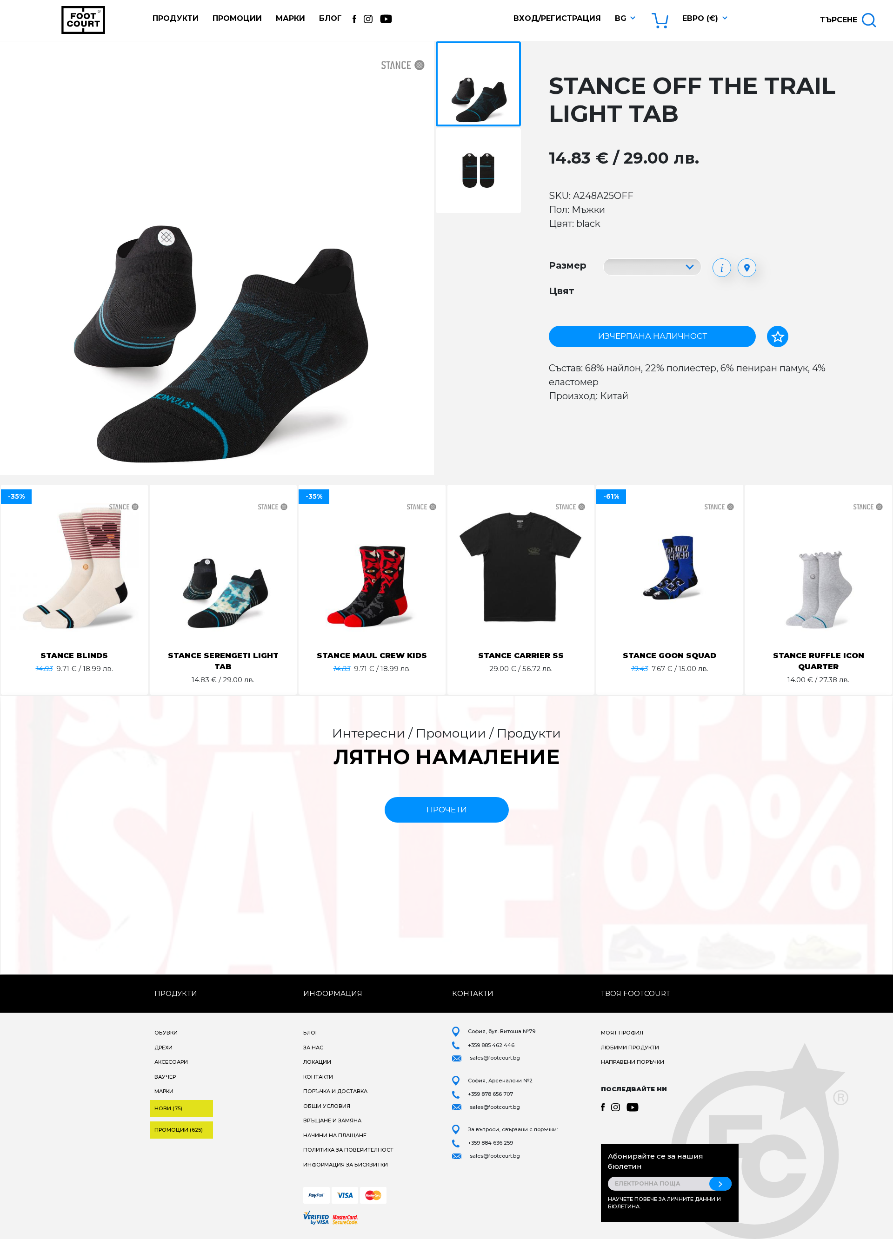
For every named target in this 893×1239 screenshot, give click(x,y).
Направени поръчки (632, 1062)
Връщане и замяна (332, 1120)
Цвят (561, 291)
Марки (290, 18)
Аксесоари (171, 1062)
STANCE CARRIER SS (521, 655)
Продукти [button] (176, 18)
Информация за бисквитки (345, 1164)
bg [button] (620, 18)
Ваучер (165, 1077)
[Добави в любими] (777, 336)
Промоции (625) (178, 1130)
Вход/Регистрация (557, 18)
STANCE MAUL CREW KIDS (372, 655)
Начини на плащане (335, 1135)
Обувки (166, 1032)
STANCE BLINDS (74, 655)
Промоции (237, 18)
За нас (313, 1047)
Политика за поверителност (348, 1150)
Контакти (318, 1077)
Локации (317, 1062)
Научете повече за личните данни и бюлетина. (664, 1203)
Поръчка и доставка (335, 1091)
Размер (567, 265)
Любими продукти (630, 1047)
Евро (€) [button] (700, 18)
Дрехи (163, 1047)
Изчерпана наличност (652, 336)
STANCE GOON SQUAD (669, 655)
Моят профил (622, 1032)
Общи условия (326, 1106)
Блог (330, 18)
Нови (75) (168, 1108)
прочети (447, 809)
